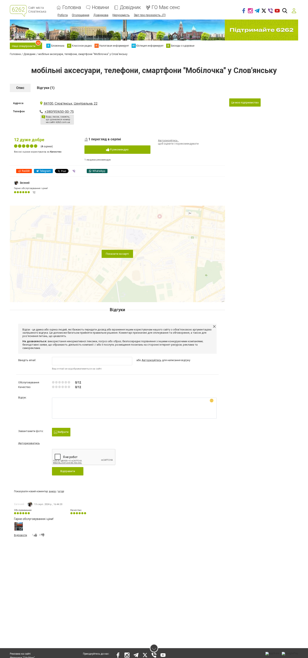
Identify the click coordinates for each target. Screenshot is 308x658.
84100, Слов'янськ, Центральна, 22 (71, 104)
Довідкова (100, 15)
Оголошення (80, 15)
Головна (71, 7)
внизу (52, 491)
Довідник (130, 7)
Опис (20, 88)
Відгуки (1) (45, 88)
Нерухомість (121, 15)
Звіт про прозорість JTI (150, 15)
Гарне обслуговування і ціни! (31, 188)
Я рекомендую (119, 149)
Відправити (67, 471)
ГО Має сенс (166, 7)
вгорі (61, 491)
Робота (63, 15)
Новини (100, 7)
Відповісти (20, 535)
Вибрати (63, 431)
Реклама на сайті (20, 653)
